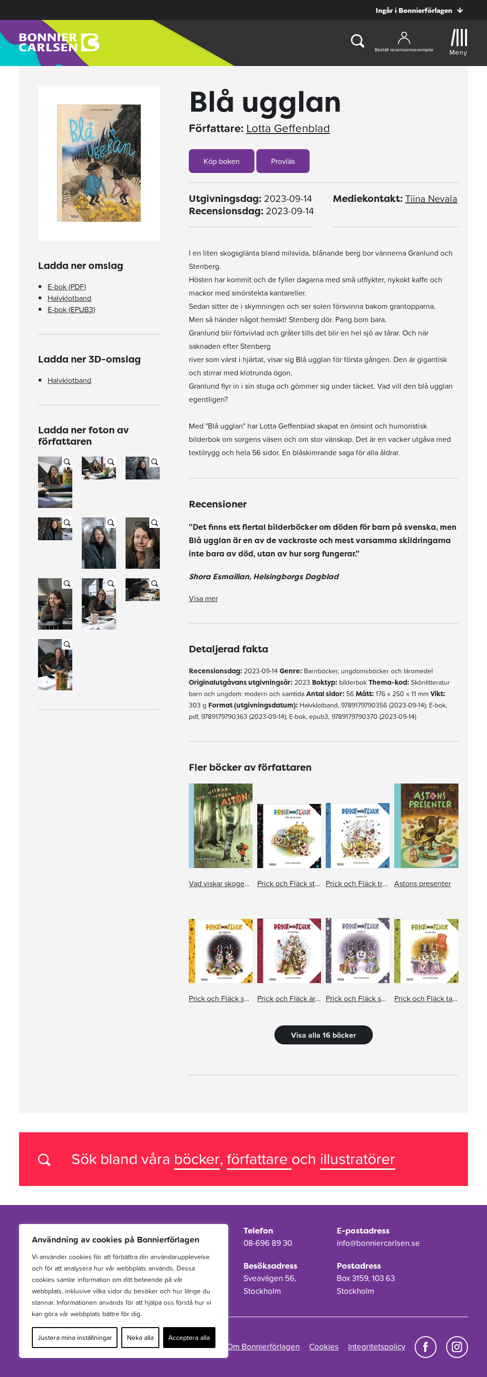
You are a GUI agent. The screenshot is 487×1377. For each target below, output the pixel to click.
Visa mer (203, 598)
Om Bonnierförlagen (263, 1346)
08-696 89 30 (268, 1243)
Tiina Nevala (431, 198)
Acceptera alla (189, 1337)
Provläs (283, 161)
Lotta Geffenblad (288, 128)
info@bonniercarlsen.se (378, 1243)
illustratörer (357, 1159)
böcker (197, 1159)
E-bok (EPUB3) (71, 309)
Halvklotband (69, 298)
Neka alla (140, 1337)
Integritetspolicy (376, 1346)
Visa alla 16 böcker (323, 1035)
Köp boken (222, 161)
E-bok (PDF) (67, 286)
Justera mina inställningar (75, 1337)
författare (259, 1159)
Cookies (324, 1346)
